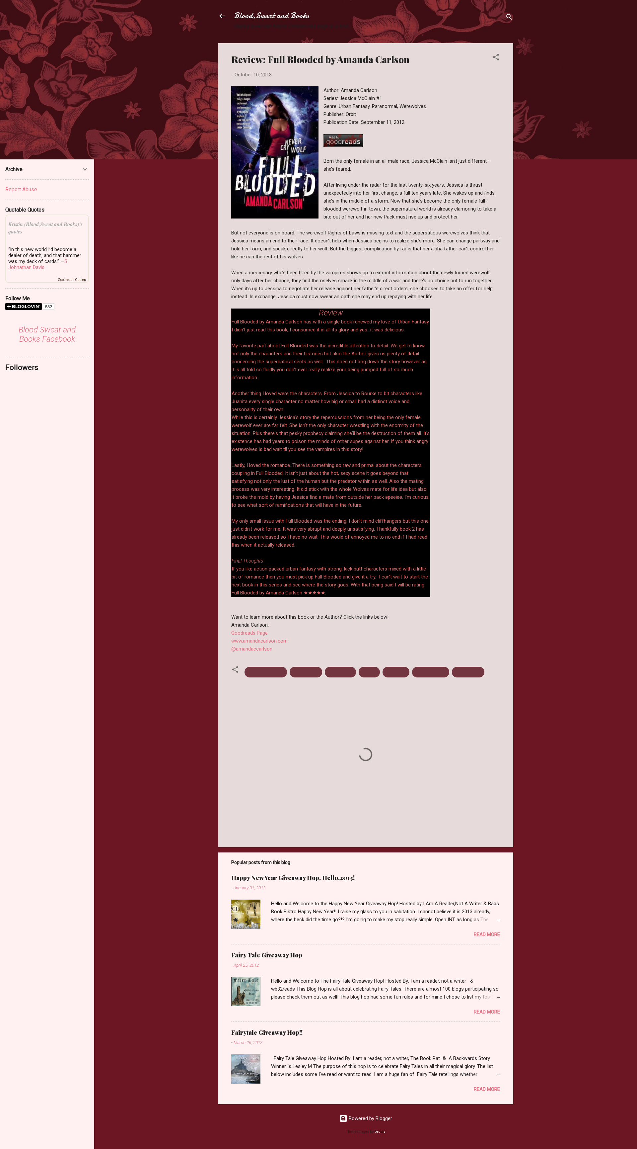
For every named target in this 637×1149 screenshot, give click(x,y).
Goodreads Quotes (72, 280)
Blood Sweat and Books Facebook (47, 334)
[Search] (509, 18)
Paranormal (340, 672)
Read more (487, 934)
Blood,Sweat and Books (271, 15)
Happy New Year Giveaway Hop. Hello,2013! (293, 878)
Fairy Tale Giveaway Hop (266, 955)
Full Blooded (306, 672)
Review (369, 672)
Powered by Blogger (369, 1118)
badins (380, 1131)
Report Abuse (21, 189)
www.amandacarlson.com (259, 641)
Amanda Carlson (266, 672)
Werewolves (468, 672)
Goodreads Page (249, 633)
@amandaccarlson (251, 649)
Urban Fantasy (430, 672)
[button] (496, 58)
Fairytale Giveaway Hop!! (267, 1032)
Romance (396, 672)
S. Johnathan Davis (38, 264)
